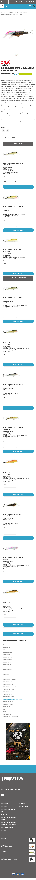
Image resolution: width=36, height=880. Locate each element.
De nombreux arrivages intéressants (12, 840)
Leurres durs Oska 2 (8, 701)
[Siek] (5, 63)
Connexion (22, 803)
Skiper (4, 711)
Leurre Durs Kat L (7, 674)
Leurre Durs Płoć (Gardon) (9, 679)
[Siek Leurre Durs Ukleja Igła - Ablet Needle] (18, 33)
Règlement (4, 806)
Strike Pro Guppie (6, 846)
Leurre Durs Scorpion (8, 689)
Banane (4, 644)
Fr (2, 5)
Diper (4, 649)
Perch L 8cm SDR (6, 706)
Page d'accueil (4, 11)
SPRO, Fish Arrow (6, 853)
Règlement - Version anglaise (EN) (8, 810)
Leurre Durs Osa (7, 677)
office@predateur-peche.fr (13, 789)
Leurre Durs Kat (7, 672)
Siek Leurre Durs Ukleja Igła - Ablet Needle (11, 14)
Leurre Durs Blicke (7, 657)
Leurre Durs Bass (7, 654)
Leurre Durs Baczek (7, 652)
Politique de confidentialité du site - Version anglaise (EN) (8, 823)
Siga (4, 709)
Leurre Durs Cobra (7, 664)
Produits (13, 11)
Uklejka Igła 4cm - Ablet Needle (10, 716)
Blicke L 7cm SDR (6, 647)
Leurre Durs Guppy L (8, 669)
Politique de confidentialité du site (8, 818)
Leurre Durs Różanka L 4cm (9, 687)
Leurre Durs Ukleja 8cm (8, 696)
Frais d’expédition (5, 814)
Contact (3, 830)
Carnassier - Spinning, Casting (8, 12)
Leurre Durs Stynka (8, 691)
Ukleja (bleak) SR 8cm (8, 714)
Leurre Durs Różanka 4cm (9, 684)
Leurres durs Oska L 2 (8, 704)
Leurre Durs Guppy (7, 667)
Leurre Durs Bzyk (7, 662)
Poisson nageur (23, 12)
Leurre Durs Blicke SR (8, 659)
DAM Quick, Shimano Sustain (9, 859)
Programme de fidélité (7, 827)
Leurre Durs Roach (7, 682)
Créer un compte (23, 806)
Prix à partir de (16, 74)
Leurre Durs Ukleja (7, 694)
